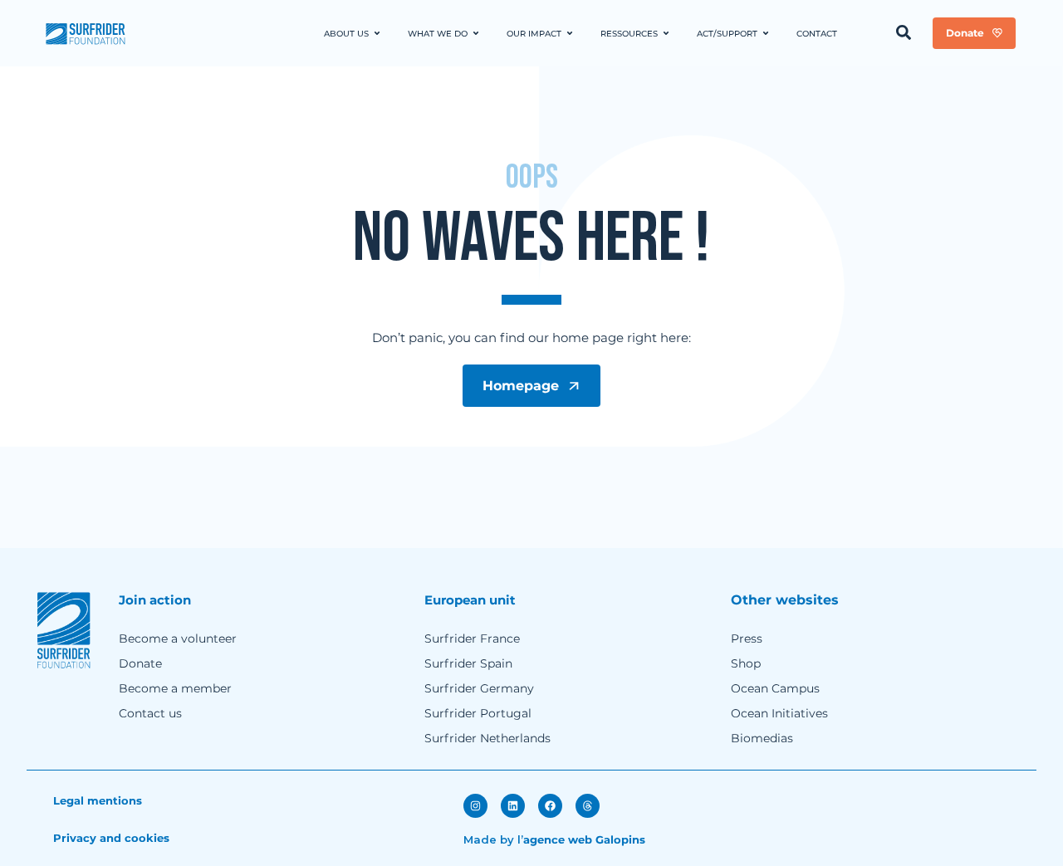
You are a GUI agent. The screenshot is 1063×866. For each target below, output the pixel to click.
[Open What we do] (476, 33)
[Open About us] (377, 33)
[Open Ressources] (666, 33)
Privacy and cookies (111, 837)
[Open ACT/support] (766, 33)
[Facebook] (550, 806)
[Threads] (588, 806)
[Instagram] (475, 806)
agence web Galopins (584, 839)
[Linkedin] (513, 806)
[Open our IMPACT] (570, 33)
